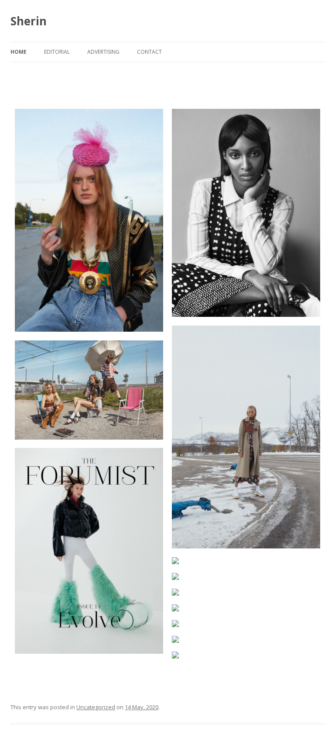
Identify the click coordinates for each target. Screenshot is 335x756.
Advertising (103, 51)
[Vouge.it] (246, 213)
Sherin (28, 21)
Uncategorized (95, 707)
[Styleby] (246, 576)
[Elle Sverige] (246, 560)
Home (18, 51)
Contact (149, 51)
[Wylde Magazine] (246, 655)
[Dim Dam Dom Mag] (246, 437)
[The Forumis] (89, 551)
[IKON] (246, 623)
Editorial (57, 51)
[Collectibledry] (89, 220)
